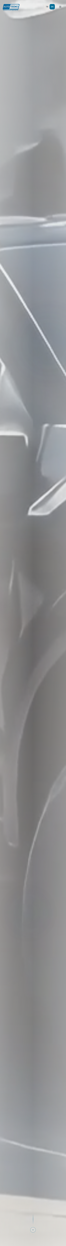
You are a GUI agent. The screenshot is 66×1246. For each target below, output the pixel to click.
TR (47, 6)
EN (52, 6)
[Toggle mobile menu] (60, 6)
